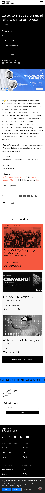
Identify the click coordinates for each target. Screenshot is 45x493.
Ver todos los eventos (22, 359)
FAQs (24, 474)
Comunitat (6, 452)
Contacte (26, 469)
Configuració (27, 489)
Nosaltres (6, 448)
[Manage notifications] (40, 488)
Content (5, 474)
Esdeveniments (8, 469)
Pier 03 (25, 452)
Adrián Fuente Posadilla (11, 177)
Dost (38, 180)
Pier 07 (25, 457)
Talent (4, 457)
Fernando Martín (8, 180)
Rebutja (16, 489)
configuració (19, 486)
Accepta (6, 489)
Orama (33, 177)
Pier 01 (25, 448)
